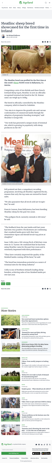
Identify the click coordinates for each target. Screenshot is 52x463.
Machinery (30, 7)
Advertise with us (35, 458)
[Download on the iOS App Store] (36, 453)
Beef (10, 7)
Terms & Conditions (14, 458)
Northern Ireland (39, 7)
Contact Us (4, 458)
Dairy (14, 7)
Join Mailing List (14, 453)
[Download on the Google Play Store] (46, 453)
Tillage (24, 7)
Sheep (19, 7)
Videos (47, 7)
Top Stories (5, 7)
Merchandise (44, 458)
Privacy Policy (24, 458)
